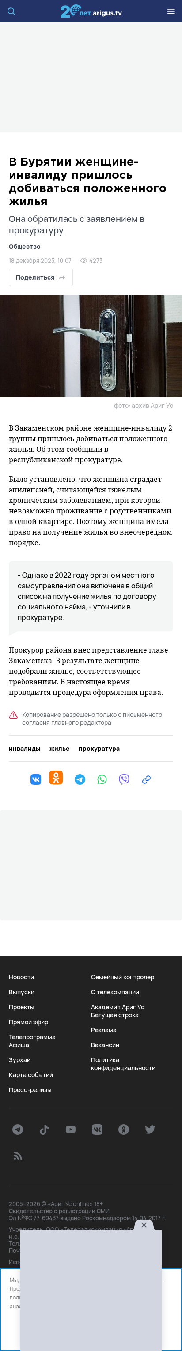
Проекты (21, 1007)
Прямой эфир (28, 1022)
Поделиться (35, 277)
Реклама (104, 1030)
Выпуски (21, 992)
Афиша (19, 1045)
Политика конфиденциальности (123, 1064)
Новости (21, 977)
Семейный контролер (122, 977)
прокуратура (99, 749)
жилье (59, 749)
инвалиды (25, 749)
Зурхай (19, 1060)
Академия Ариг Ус (117, 1007)
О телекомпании (115, 992)
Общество (25, 246)
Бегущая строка (115, 1015)
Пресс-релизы (30, 1090)
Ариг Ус (91, 11)
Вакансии (105, 1045)
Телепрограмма (32, 1037)
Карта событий (31, 1075)
